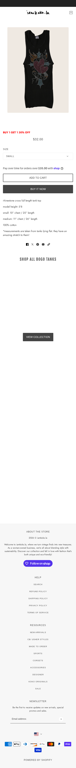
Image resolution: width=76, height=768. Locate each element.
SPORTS (38, 653)
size (5, 149)
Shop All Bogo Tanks (38, 259)
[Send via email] (43, 244)
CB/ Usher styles (38, 639)
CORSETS (38, 661)
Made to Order (38, 646)
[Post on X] (32, 244)
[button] (48, 244)
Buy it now (38, 189)
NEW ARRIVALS (38, 632)
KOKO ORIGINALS (38, 682)
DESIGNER (38, 675)
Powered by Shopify (38, 760)
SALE (38, 689)
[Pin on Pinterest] (37, 244)
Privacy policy (38, 606)
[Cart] (71, 13)
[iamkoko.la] (38, 12)
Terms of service (38, 613)
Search (38, 584)
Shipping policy (38, 598)
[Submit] (60, 719)
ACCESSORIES (38, 668)
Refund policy (38, 591)
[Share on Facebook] (27, 244)
